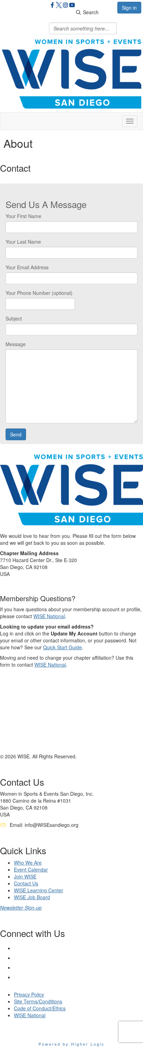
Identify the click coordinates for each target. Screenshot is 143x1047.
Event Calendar (31, 869)
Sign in (129, 7)
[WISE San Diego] (72, 6)
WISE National (49, 616)
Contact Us (26, 883)
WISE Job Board (32, 897)
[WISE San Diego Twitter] (59, 6)
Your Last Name (23, 241)
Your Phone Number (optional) (39, 292)
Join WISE (25, 876)
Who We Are (28, 862)
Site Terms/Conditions (38, 1001)
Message (16, 344)
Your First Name (23, 216)
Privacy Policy (29, 994)
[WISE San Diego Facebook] (52, 6)
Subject (14, 318)
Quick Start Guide (62, 647)
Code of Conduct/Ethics (40, 1008)
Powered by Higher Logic (72, 1044)
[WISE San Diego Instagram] (65, 6)
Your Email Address (27, 267)
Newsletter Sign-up (21, 907)
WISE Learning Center (38, 890)
